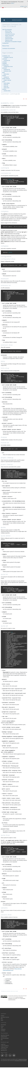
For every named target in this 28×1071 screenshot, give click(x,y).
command (4, 59)
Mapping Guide (8, 40)
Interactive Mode (9, 38)
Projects (2, 1015)
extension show (7, 71)
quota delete (7, 83)
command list (7, 60)
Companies (3, 1029)
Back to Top (24, 6)
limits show (6, 74)
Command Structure (10, 34)
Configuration (5, 43)
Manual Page (8, 31)
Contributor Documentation (8, 48)
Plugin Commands (9, 35)
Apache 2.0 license (23, 1059)
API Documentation (5, 1038)
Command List (8, 32)
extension (4, 68)
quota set (6, 86)
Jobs (2, 1027)
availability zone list (8, 57)
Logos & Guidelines (5, 1045)
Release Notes (5, 45)
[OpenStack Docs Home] (4, 20)
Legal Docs (3, 1044)
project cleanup (6, 78)
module (4, 75)
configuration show (8, 66)
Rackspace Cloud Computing (21, 1060)
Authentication (8, 37)
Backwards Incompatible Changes (13, 41)
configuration (5, 65)
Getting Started (4, 1036)
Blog (2, 1018)
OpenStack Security (5, 1017)
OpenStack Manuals (5, 1035)
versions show (7, 90)
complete (4, 62)
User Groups (3, 1024)
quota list (6, 84)
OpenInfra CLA (4, 1050)
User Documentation (7, 29)
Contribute (3, 1030)
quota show (6, 87)
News (2, 1020)
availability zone (6, 55)
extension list (7, 69)
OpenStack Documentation (17, 19)
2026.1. (12, 3)
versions (4, 89)
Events (2, 1026)
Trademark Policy (4, 1047)
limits (3, 72)
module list (6, 77)
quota (3, 81)
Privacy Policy (4, 1048)
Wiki (2, 1039)
